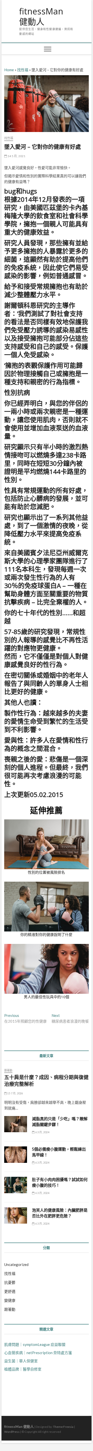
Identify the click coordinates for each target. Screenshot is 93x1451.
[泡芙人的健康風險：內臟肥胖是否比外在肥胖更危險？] (15, 1215)
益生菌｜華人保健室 (21, 1361)
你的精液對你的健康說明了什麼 (46, 934)
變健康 (9, 1300)
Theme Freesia (63, 1427)
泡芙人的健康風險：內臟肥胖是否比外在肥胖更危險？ (60, 1213)
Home (9, 69)
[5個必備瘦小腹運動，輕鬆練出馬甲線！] (15, 1154)
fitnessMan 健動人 (41, 16)
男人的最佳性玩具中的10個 (46, 996)
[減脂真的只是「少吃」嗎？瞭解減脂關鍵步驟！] (15, 1124)
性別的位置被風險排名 (46, 872)
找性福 (22, 69)
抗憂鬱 (9, 1282)
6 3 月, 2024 (41, 1132)
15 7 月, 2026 (15, 1093)
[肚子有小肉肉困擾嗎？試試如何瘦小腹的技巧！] (15, 1185)
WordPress (12, 1432)
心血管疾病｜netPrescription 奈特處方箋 (38, 1352)
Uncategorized (16, 1264)
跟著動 (8, 1070)
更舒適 (9, 1291)
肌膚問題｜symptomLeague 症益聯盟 (34, 1344)
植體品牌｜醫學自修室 (22, 1369)
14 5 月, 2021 (16, 156)
